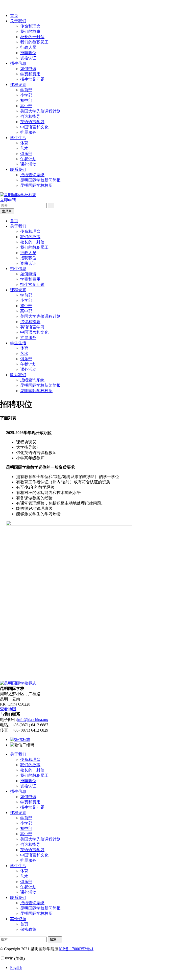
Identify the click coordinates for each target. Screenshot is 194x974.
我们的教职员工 (34, 42)
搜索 (53, 939)
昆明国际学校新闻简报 (40, 180)
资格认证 (28, 58)
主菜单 (7, 211)
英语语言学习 (32, 122)
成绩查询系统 (32, 175)
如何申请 (28, 68)
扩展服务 (28, 132)
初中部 (26, 100)
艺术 (24, 148)
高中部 (26, 106)
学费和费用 (30, 74)
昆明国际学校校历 (36, 185)
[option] (102, 967)
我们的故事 (30, 31)
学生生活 (18, 137)
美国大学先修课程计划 (40, 111)
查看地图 (8, 709)
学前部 (26, 90)
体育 (24, 143)
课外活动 (28, 164)
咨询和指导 (30, 116)
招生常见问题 (32, 79)
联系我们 (18, 169)
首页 (14, 15)
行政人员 (28, 47)
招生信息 (18, 63)
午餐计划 (28, 159)
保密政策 (28, 929)
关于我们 (18, 21)
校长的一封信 (32, 37)
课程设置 (18, 84)
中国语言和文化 (34, 127)
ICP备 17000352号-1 (76, 949)
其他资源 (18, 919)
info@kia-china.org (32, 719)
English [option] (16, 967)
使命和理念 (30, 26)
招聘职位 (28, 53)
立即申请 (8, 200)
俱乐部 (26, 153)
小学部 (26, 95)
